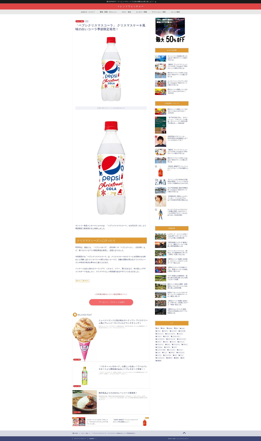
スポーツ (159, 341)
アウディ (166, 331)
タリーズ (173, 341)
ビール (158, 352)
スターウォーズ (171, 339)
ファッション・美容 (159, 12)
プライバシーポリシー (80, 438)
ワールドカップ (160, 358)
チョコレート (160, 344)
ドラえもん (159, 347)
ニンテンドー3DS (161, 349)
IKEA (163, 328)
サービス (167, 336)
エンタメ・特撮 (141, 12)
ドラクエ (168, 347)
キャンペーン (160, 333)
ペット (165, 352)
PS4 (177, 328)
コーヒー (159, 336)
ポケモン (172, 352)
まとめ (182, 328)
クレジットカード (171, 333)
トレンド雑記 (175, 12)
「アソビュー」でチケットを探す (111, 302)
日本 (183, 358)
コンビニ (181, 333)
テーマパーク (176, 344)
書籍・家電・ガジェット (108, 12)
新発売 (79, 280)
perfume (170, 328)
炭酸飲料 (86, 280)
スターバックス (182, 339)
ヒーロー (181, 349)
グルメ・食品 (126, 12)
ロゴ (175, 355)
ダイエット (181, 341)
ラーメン (159, 355)
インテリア (173, 331)
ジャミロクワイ (160, 339)
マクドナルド (181, 352)
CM (158, 328)
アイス (158, 331)
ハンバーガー (172, 349)
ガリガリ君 (182, 331)
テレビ (168, 344)
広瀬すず (170, 358)
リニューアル (168, 355)
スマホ (166, 341)
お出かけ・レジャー (88, 12)
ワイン (181, 355)
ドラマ (174, 347)
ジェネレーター (176, 336)
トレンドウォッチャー (130, 6)
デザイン (185, 344)
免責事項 (91, 438)
